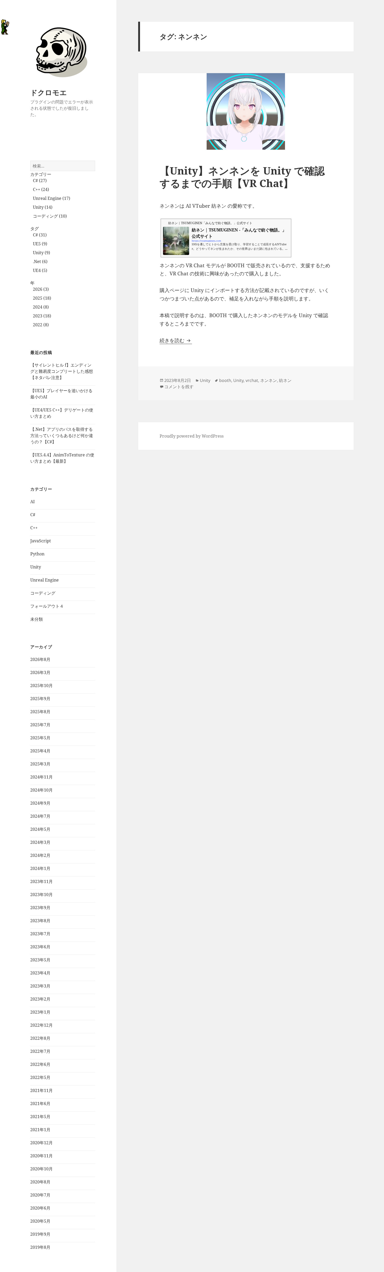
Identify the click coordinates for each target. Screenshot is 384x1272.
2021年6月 (40, 1103)
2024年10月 (41, 790)
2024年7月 (40, 816)
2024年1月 (40, 868)
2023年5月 (40, 960)
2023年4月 (40, 973)
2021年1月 (40, 1129)
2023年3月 (40, 986)
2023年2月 (40, 999)
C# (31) (40, 235)
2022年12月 (41, 1025)
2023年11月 (41, 881)
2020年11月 (41, 1156)
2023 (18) (42, 316)
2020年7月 (40, 1195)
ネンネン (268, 380)
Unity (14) (43, 207)
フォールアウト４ (47, 606)
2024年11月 (41, 777)
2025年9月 (40, 698)
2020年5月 (40, 1221)
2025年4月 (40, 751)
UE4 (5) (40, 270)
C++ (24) (41, 189)
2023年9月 (40, 907)
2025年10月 (41, 685)
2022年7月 (40, 1051)
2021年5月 (40, 1116)
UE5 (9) (40, 244)
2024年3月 (40, 842)
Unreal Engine (44, 580)
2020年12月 (41, 1143)
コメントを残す (179, 387)
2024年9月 (40, 803)
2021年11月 (41, 1090)
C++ (34, 528)
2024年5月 (40, 829)
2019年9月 (40, 1234)
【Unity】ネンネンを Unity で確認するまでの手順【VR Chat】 (242, 177)
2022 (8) (41, 325)
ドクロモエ (48, 92)
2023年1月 (40, 1012)
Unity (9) (41, 252)
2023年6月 (40, 947)
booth (225, 380)
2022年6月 (40, 1064)
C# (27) (40, 180)
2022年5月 (40, 1077)
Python (37, 554)
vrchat (252, 380)
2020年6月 (40, 1208)
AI (32, 501)
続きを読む (176, 340)
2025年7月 (40, 725)
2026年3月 (40, 672)
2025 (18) (42, 298)
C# (32, 515)
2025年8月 (40, 712)
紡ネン (285, 380)
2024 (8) (41, 307)
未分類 (36, 619)
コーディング (42, 593)
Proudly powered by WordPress (192, 436)
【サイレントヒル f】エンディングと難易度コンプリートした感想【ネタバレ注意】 (61, 371)
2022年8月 (40, 1038)
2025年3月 (40, 764)
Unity (35, 567)
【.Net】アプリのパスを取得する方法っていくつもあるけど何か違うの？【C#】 (61, 435)
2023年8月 (40, 920)
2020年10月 (41, 1169)
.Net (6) (40, 261)
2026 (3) (41, 289)
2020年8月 (40, 1182)
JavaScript (40, 541)
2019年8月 (40, 1247)
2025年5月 (40, 738)
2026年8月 (40, 659)
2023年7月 (40, 934)
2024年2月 (40, 855)
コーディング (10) (50, 216)
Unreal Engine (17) (51, 198)
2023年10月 (41, 894)
